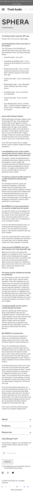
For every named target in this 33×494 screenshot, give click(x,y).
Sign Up (7, 462)
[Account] (25, 9)
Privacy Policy (17, 468)
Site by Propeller (16, 490)
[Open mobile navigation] (3, 9)
